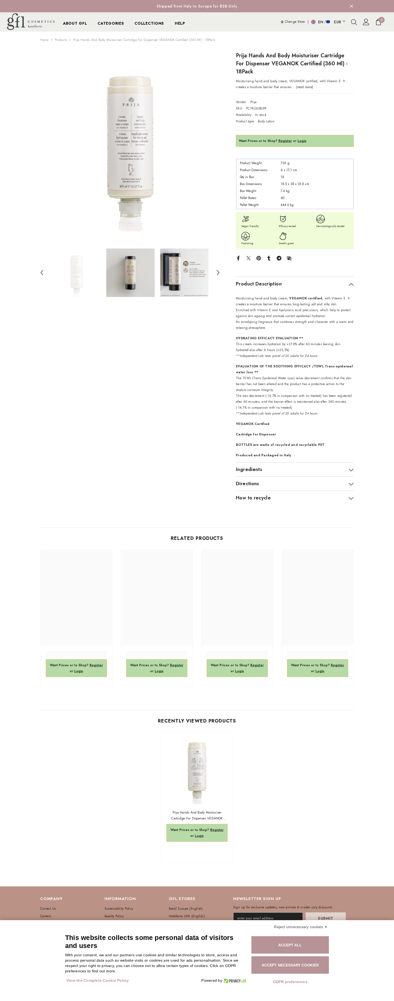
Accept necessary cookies (290, 965)
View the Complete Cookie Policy (97, 980)
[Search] (354, 22)
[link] (76, 654)
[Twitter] (248, 257)
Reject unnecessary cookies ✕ (301, 927)
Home (44, 39)
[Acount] (366, 22)
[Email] (289, 257)
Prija (253, 102)
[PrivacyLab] (234, 980)
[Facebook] (238, 257)
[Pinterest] (258, 257)
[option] (130, 141)
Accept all (290, 945)
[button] (42, 273)
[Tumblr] (268, 257)
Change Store (294, 21)
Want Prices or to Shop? (265, 140)
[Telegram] (279, 257)
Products (61, 39)
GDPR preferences (290, 982)
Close (351, 6)
